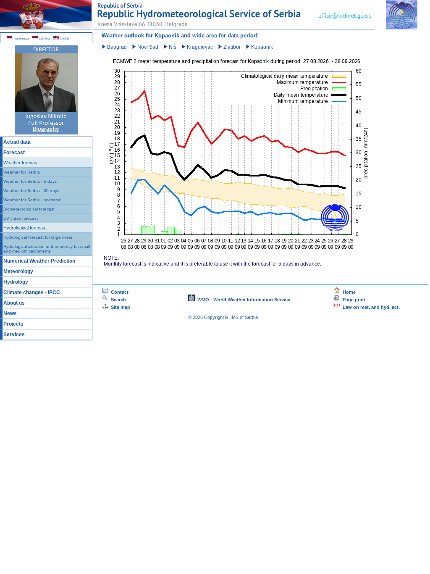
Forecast (14, 152)
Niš (172, 47)
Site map (119, 307)
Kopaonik (261, 47)
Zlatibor (231, 47)
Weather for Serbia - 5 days (30, 181)
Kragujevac (199, 47)
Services (14, 334)
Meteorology (18, 271)
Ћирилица (20, 38)
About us (14, 303)
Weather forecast (21, 162)
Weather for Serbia (21, 172)
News (10, 313)
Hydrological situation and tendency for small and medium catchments (46, 248)
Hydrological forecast (25, 227)
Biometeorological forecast (29, 209)
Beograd (116, 47)
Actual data (17, 142)
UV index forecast (20, 218)
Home (348, 292)
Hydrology (15, 282)
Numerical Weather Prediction (39, 261)
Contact (118, 292)
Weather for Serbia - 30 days (31, 190)
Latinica (44, 38)
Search (135, 299)
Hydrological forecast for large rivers (37, 237)
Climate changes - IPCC (31, 292)
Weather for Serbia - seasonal (32, 199)
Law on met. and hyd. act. (370, 307)
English (64, 38)
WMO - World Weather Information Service (242, 299)
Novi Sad (147, 47)
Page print (354, 299)
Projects (13, 324)
